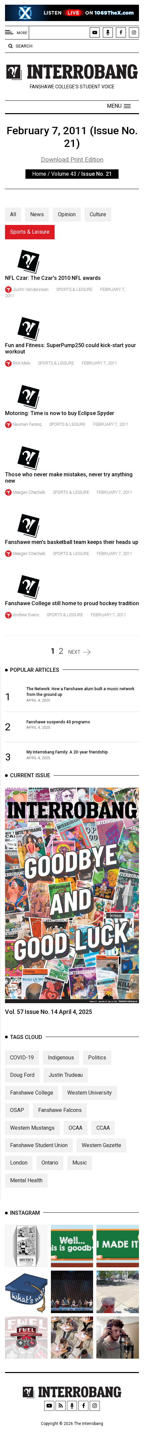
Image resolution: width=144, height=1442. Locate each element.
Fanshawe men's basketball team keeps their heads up (71, 542)
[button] (118, 106)
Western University (89, 1093)
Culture (98, 214)
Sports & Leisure (30, 232)
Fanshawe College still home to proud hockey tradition (72, 603)
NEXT (74, 652)
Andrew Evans (26, 614)
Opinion (67, 214)
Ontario (50, 1162)
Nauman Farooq (27, 424)
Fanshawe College (31, 1093)
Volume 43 (63, 174)
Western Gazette (101, 1145)
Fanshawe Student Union (39, 1145)
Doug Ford (22, 1075)
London (18, 1162)
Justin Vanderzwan (31, 289)
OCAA (75, 1128)
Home (39, 174)
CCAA (103, 1128)
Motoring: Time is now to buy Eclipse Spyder (59, 413)
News (37, 214)
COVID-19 (22, 1057)
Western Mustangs (32, 1128)
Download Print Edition (72, 159)
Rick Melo (21, 363)
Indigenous (61, 1057)
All (13, 214)
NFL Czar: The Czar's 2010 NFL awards (53, 278)
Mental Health (26, 1180)
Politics (97, 1057)
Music (79, 1162)
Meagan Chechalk (29, 492)
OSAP (17, 1110)
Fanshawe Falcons (60, 1110)
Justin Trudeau (66, 1075)
